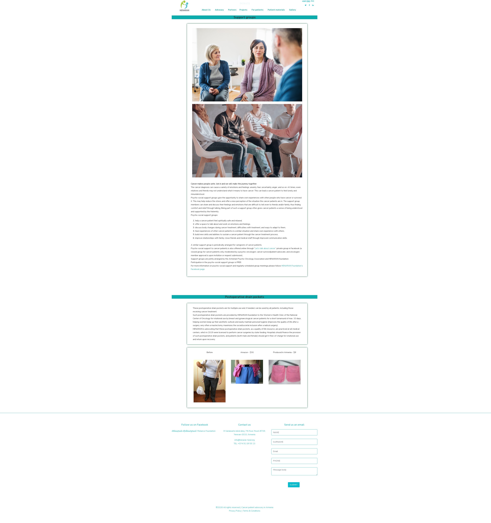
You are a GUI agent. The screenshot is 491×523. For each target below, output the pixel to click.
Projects (243, 10)
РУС (312, 1)
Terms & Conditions (251, 510)
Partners (232, 10)
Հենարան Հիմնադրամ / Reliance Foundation (193, 431)
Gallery (292, 10)
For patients (257, 10)
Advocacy (219, 10)
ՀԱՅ (304, 1)
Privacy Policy (235, 510)
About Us (206, 10)
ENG (308, 1)
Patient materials (276, 10)
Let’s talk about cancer (265, 248)
